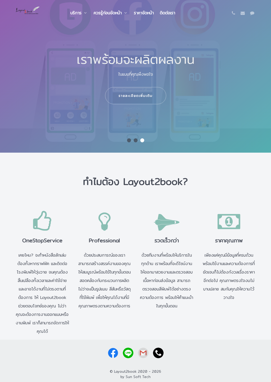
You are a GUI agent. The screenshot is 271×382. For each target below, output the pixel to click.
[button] (129, 140)
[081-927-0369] (234, 13)
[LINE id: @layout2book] (252, 13)
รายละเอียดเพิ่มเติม (136, 95)
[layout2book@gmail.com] (243, 13)
